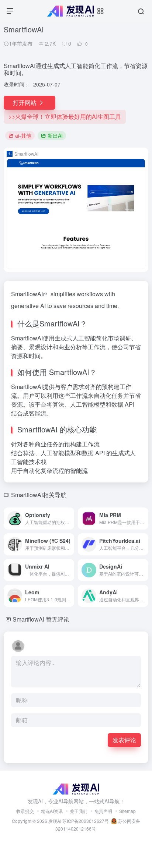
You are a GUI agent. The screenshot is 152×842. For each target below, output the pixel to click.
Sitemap (127, 811)
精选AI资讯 (52, 811)
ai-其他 (23, 135)
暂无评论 (57, 619)
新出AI (55, 135)
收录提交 (25, 811)
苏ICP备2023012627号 (85, 821)
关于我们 (78, 811)
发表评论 (124, 740)
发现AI (54, 821)
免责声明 (103, 811)
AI (40, 294)
